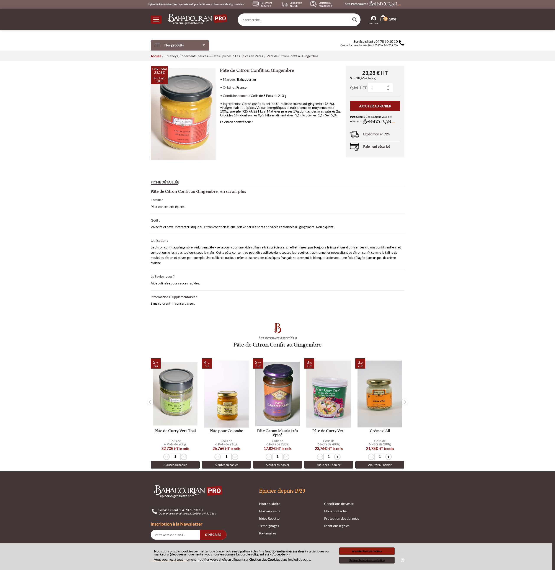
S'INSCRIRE (213, 534)
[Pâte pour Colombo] (226, 394)
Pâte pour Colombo (226, 431)
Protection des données (341, 518)
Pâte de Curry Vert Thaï (175, 431)
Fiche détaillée (165, 182)
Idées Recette (269, 518)
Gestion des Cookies (264, 559)
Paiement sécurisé (376, 146)
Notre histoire (269, 503)
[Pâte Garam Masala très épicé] (277, 394)
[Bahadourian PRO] (189, 491)
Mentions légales (336, 526)
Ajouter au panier (375, 106)
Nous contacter (335, 511)
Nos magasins (269, 511)
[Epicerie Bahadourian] (198, 19)
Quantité (358, 88)
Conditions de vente (339, 503)
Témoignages (269, 526)
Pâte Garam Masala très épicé (277, 433)
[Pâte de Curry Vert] (328, 394)
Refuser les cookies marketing (367, 560)
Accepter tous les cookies (367, 551)
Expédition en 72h (376, 134)
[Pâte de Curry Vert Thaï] (175, 394)
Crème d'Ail (380, 431)
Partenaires (267, 533)
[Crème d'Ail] (379, 394)
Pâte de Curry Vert (328, 431)
